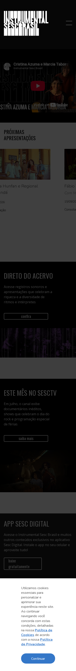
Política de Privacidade (37, 642)
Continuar (38, 658)
